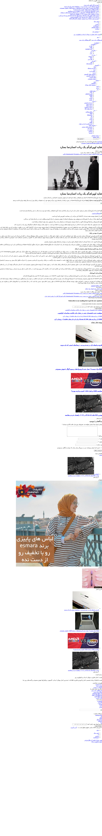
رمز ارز (94, 55)
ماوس (90, 99)
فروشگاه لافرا (98, 696)
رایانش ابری (92, 71)
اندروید (90, 133)
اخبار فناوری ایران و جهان (85, 124)
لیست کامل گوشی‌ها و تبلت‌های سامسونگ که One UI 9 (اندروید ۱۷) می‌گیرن (79, 15)
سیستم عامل (92, 125)
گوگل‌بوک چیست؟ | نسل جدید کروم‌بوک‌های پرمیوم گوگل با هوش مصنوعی (79, 8)
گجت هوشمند (88, 49)
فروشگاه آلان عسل (97, 695)
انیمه (97, 86)
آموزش (94, 61)
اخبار (98, 141)
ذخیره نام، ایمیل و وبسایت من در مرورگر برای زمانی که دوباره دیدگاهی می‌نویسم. (78, 447)
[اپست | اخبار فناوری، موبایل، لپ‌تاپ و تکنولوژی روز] (88, 34)
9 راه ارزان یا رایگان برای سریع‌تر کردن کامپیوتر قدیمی (84, 17)
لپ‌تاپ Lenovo (88, 107)
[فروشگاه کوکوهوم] (96, 285)
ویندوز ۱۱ (89, 130)
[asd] (73, 203)
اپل (91, 121)
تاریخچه (90, 56)
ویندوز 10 (90, 128)
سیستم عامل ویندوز (87, 127)
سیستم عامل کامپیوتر (90, 74)
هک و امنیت (92, 77)
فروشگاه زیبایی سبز (96, 40)
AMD (90, 122)
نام (101, 439)
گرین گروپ (99, 698)
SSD (91, 96)
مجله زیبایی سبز (97, 692)
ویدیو (97, 88)
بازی (91, 52)
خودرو (90, 46)
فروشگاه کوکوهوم (97, 693)
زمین (91, 53)
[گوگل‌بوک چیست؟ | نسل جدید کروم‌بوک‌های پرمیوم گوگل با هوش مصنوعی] (90, 366)
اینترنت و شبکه (92, 68)
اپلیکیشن (93, 83)
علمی (90, 47)
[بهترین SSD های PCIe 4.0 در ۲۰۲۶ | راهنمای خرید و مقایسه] (89, 412)
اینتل (91, 118)
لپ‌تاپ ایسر (89, 104)
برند (98, 89)
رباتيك (86, 288)
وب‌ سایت (99, 444)
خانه (101, 141)
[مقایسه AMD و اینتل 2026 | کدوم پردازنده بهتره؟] (86, 388)
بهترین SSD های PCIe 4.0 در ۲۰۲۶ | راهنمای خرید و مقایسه (83, 11)
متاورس (93, 50)
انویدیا (90, 119)
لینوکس (90, 131)
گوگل (91, 113)
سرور (94, 72)
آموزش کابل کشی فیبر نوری (91, 5)
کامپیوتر (97, 65)
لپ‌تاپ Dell (89, 105)
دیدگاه (100, 436)
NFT (91, 58)
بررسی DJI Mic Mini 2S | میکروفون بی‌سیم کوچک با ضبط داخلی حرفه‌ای (79, 12)
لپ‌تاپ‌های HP (88, 108)
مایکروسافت (89, 112)
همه (95, 66)
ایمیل (100, 441)
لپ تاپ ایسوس (88, 102)
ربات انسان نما (92, 288)
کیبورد (90, 98)
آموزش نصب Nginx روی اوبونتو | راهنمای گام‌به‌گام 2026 (84, 18)
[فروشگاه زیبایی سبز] (85, 40)
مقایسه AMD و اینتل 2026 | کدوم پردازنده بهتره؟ (86, 9)
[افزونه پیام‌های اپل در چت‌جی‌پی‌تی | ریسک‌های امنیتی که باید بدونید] (89, 342)
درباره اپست (98, 684)
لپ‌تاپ (94, 101)
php (91, 62)
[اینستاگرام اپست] (97, 213)
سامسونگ (89, 115)
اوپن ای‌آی (99, 288)
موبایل (97, 80)
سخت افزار (93, 91)
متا (91, 116)
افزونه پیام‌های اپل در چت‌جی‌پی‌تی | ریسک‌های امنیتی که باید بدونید (81, 6)
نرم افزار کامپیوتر (91, 75)
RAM (90, 95)
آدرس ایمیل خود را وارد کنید (94, 306)
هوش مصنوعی (92, 79)
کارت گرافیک (88, 94)
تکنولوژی (96, 42)
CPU (91, 92)
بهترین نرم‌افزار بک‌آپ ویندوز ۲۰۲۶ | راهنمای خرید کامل (84, 14)
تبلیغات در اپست (97, 687)
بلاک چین (90, 59)
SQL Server (89, 63)
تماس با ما (99, 686)
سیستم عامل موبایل (90, 85)
